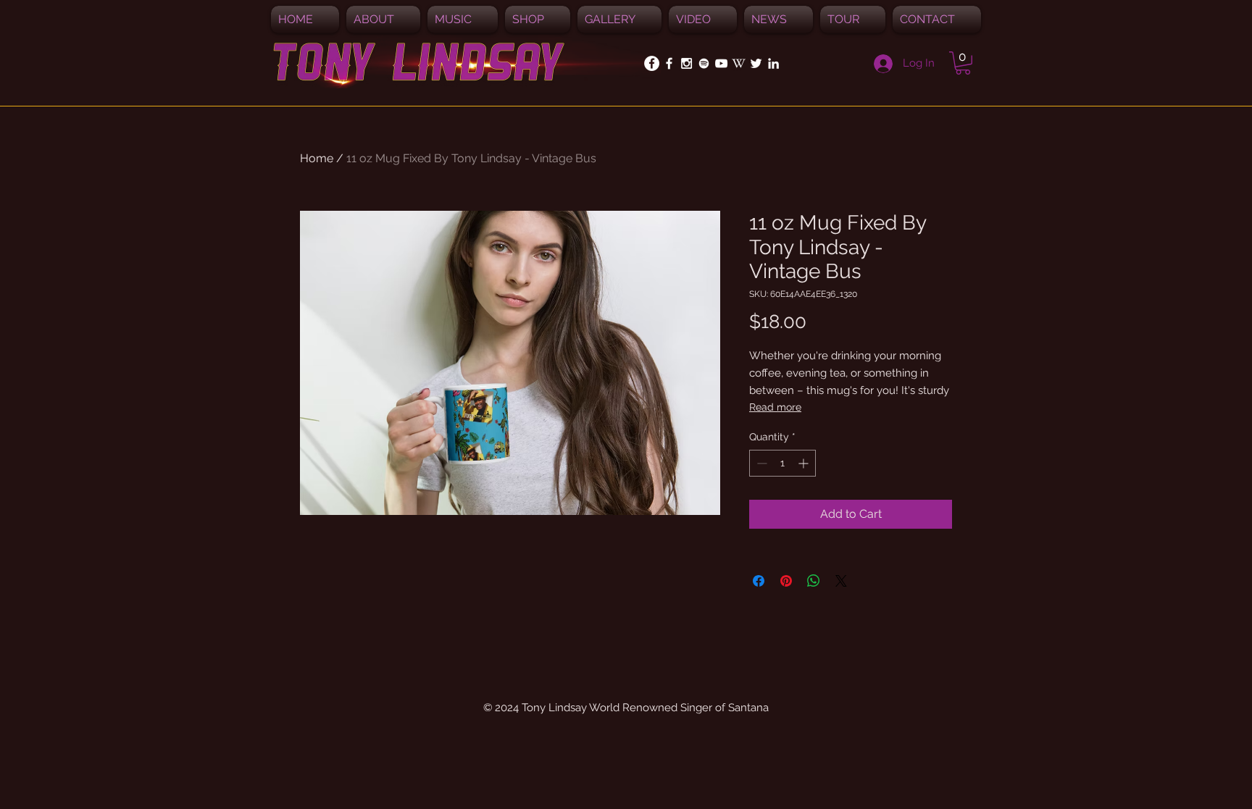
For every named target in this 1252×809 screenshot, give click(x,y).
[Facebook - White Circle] (651, 63)
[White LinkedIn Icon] (773, 63)
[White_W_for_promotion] (738, 63)
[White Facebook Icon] (669, 63)
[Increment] (805, 463)
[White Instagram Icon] (686, 63)
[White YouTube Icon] (721, 63)
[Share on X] (841, 581)
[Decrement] (760, 463)
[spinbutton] (782, 463)
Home (316, 158)
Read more (775, 407)
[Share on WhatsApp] (813, 581)
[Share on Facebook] (758, 581)
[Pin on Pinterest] (786, 581)
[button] (462, 19)
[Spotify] (703, 63)
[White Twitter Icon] (756, 63)
